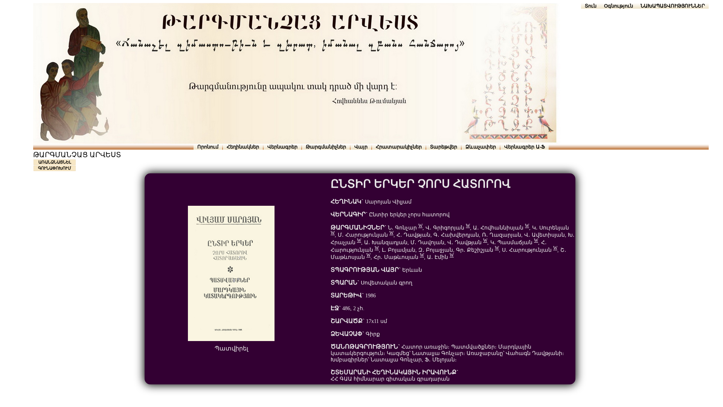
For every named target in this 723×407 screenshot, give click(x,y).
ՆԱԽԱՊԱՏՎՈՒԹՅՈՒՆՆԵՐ (673, 6)
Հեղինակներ (243, 147)
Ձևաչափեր (480, 147)
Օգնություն (618, 6)
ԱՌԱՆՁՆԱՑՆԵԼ (54, 162)
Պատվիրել (231, 348)
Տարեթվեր (443, 147)
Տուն (590, 6)
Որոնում (207, 147)
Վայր (361, 147)
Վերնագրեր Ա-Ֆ (524, 147)
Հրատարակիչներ (399, 147)
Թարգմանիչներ (326, 147)
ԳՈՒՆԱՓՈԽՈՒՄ (54, 168)
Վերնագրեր (282, 147)
